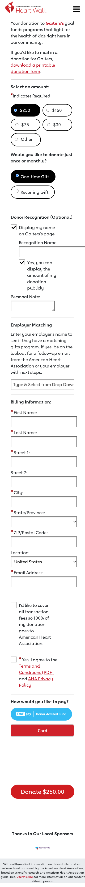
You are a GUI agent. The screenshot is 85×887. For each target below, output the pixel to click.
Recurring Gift (34, 192)
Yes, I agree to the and (38, 672)
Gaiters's (55, 23)
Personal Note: (25, 296)
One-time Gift (35, 176)
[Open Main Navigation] (76, 9)
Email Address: (28, 572)
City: (18, 492)
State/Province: (29, 512)
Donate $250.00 (42, 791)
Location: (20, 552)
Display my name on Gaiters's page (37, 230)
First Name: (25, 412)
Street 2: (19, 472)
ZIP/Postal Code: (31, 532)
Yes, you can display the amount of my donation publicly (41, 275)
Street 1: (22, 452)
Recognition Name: (38, 242)
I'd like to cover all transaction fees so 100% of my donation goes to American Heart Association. (35, 624)
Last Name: (25, 432)
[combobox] (42, 384)
